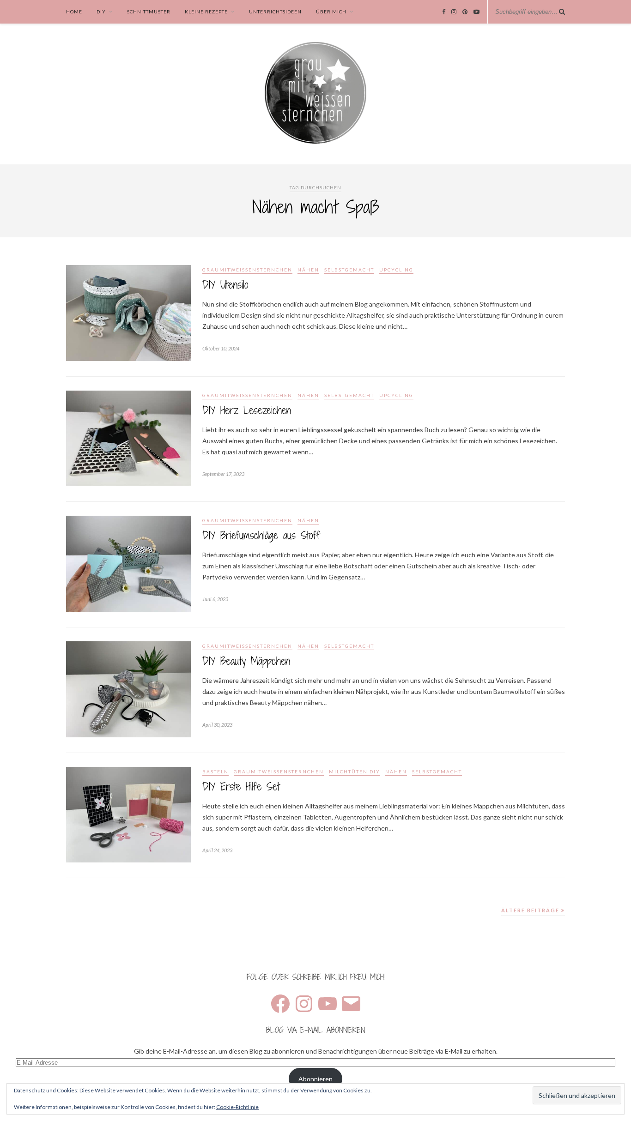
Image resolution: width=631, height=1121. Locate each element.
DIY (101, 11)
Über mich (331, 11)
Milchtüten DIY (354, 771)
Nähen (308, 269)
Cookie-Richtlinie (237, 1106)
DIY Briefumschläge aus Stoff (261, 535)
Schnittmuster (148, 11)
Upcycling (396, 269)
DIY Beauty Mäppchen (246, 661)
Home (74, 11)
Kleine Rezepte (206, 11)
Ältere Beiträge (531, 910)
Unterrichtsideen (275, 11)
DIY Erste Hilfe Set (240, 786)
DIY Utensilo (225, 284)
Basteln (215, 771)
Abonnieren (315, 1079)
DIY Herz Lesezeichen (246, 410)
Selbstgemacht (349, 269)
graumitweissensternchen (247, 269)
